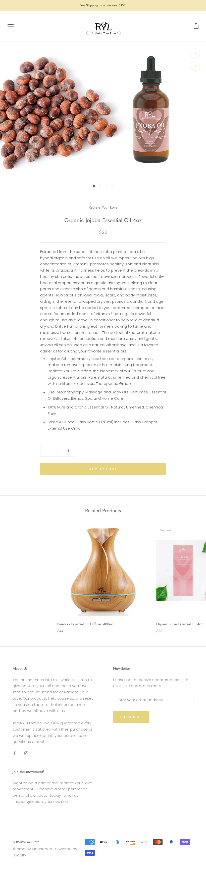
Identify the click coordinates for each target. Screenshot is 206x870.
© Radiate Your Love (26, 842)
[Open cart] (196, 26)
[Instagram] (26, 753)
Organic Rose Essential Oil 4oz (179, 624)
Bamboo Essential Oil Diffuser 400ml (85, 624)
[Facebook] (14, 753)
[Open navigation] (11, 26)
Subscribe (131, 717)
